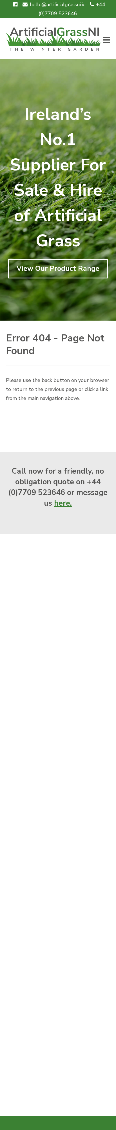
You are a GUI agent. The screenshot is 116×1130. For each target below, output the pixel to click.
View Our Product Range (58, 268)
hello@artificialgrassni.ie (58, 4)
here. (63, 503)
